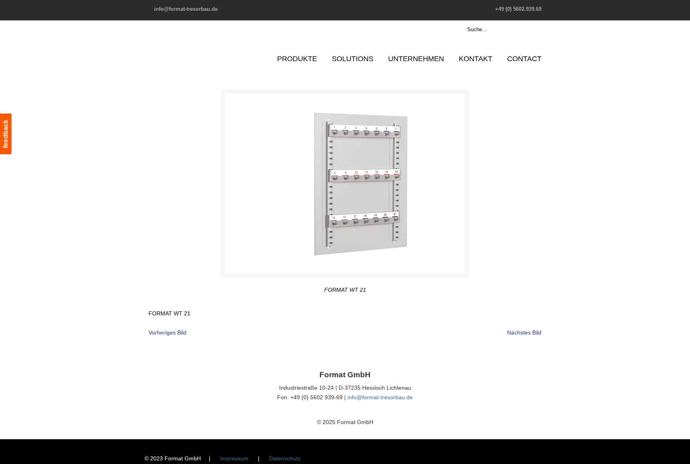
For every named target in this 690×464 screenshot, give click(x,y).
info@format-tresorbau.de (186, 9)
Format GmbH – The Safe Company (179, 42)
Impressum (234, 458)
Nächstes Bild (524, 332)
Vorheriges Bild (167, 332)
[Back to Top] (680, 454)
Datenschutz (285, 458)
